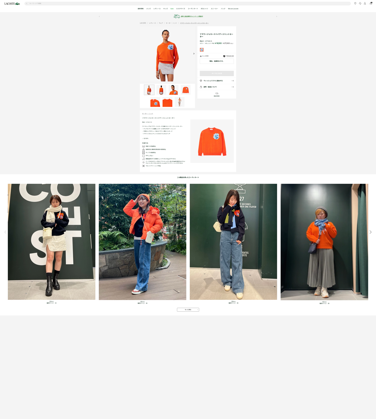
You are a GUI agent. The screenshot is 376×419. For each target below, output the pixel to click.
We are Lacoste (233, 8)
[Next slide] (194, 53)
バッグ (223, 8)
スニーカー (214, 8)
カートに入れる (217, 73)
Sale (172, 8)
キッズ (165, 8)
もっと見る (188, 309)
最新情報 (141, 8)
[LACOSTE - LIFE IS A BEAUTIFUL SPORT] (12, 3)
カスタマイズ (180, 8)
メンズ (148, 8)
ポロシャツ (204, 8)
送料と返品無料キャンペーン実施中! (192, 16)
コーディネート (193, 8)
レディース (157, 8)
